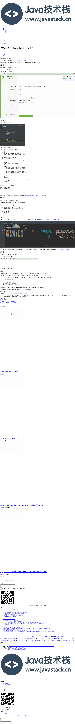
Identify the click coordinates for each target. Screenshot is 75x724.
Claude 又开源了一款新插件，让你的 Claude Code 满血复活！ (14, 630)
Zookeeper (6, 640)
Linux (72, 636)
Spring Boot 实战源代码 (7, 684)
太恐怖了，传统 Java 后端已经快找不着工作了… (12, 629)
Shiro (34, 638)
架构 (34, 640)
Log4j (2, 638)
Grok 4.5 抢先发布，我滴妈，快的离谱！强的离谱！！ (13, 621)
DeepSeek (8, 636)
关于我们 (4, 689)
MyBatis (11, 638)
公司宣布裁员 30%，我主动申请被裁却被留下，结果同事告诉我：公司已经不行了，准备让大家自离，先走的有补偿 (31, 646)
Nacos (20, 638)
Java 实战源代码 (6, 683)
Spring (5, 34)
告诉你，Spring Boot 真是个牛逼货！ (20, 60)
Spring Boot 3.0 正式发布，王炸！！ (10, 438)
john (3, 647)
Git (32, 636)
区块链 (9, 640)
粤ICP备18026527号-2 (22, 715)
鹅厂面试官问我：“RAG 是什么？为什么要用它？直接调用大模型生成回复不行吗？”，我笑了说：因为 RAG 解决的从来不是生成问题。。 (29, 631)
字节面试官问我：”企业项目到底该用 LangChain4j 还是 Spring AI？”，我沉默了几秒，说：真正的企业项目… (24, 623)
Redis (30, 638)
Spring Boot (7, 36)
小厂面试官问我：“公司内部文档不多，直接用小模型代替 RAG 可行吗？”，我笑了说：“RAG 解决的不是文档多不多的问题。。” (28, 628)
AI (3, 39)
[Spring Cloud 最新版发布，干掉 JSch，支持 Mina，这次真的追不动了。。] (11, 453)
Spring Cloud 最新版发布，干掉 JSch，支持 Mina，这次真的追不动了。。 (22, 505)
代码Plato (4, 644)
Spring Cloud (7, 37)
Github (36, 636)
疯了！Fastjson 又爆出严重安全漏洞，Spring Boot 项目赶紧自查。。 (16, 612)
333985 (4, 646)
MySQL (16, 638)
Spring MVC (72, 638)
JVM (6, 33)
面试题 (71, 640)
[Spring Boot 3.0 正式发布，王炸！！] (11, 386)
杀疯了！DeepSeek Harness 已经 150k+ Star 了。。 (12, 609)
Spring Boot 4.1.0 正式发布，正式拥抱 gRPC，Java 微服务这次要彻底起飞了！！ (23, 572)
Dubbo (16, 636)
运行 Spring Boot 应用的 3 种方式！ (53, 219)
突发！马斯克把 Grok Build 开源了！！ (10, 616)
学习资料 (5, 42)
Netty (23, 638)
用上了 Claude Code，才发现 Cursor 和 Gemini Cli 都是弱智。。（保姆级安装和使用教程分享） (28, 644)
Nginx (26, 638)
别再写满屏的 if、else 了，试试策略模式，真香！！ (18, 648)
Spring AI (6, 38)
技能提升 (6, 43)
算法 (49, 640)
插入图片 (2, 583)
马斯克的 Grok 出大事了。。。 (9, 619)
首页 (4, 28)
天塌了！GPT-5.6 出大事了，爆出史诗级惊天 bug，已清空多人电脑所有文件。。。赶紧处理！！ (21, 617)
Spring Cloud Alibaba (66, 638)
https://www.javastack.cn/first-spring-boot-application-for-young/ (16, 293)
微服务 (24, 640)
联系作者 (4, 690)
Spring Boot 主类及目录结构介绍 (32, 195)
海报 (2, 299)
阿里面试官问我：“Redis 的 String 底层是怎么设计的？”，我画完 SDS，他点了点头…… (19, 611)
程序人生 (44, 640)
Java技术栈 (5, 713)
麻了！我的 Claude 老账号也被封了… (10, 614)
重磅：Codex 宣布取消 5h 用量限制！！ (10, 620)
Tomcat (2, 640)
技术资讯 (2, 507)
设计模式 (61, 640)
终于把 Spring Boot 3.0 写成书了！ (10, 371)
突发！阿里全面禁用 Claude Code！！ (10, 624)
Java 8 (60, 636)
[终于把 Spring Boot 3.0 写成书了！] (11, 319)
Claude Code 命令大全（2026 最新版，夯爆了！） (12, 627)
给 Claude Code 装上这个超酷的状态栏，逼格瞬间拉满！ (13, 615)
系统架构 (55, 640)
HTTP (40, 636)
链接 (6, 299)
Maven (6, 638)
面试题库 (5, 40)
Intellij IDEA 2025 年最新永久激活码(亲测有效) (17, 647)
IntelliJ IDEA (46, 636)
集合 (6, 31)
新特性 (6, 30)
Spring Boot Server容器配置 (64, 249)
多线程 (6, 32)
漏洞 (39, 640)
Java (4, 29)
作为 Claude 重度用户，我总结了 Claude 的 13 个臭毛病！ (14, 613)
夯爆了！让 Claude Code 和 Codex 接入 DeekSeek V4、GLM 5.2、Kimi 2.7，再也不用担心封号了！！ (22, 622)
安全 (19, 640)
